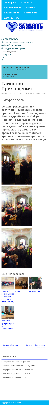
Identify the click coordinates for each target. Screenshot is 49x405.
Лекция (18, 291)
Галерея (25, 2)
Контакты (31, 7)
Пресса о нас (30, 12)
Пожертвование (12, 7)
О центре (9, 2)
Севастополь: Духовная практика (16, 373)
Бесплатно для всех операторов (17, 40)
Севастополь (22, 68)
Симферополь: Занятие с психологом (17, 369)
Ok (3, 60)
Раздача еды (34, 291)
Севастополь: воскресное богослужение (18, 366)
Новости (7, 67)
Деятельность (11, 17)
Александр (7, 93)
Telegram (6, 54)
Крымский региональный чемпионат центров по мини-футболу (8, 296)
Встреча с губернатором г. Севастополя (8, 325)
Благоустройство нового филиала (16, 362)
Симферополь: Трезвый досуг (14, 377)
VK (3, 57)
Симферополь (10, 75)
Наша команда (11, 12)
